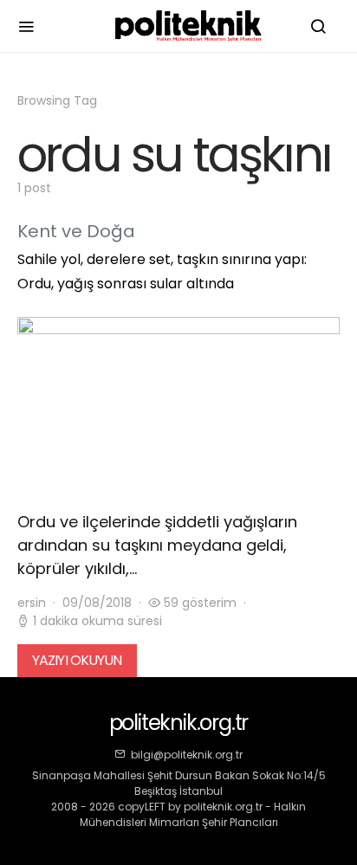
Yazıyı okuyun (77, 660)
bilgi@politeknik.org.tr (187, 754)
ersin (31, 602)
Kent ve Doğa (76, 231)
